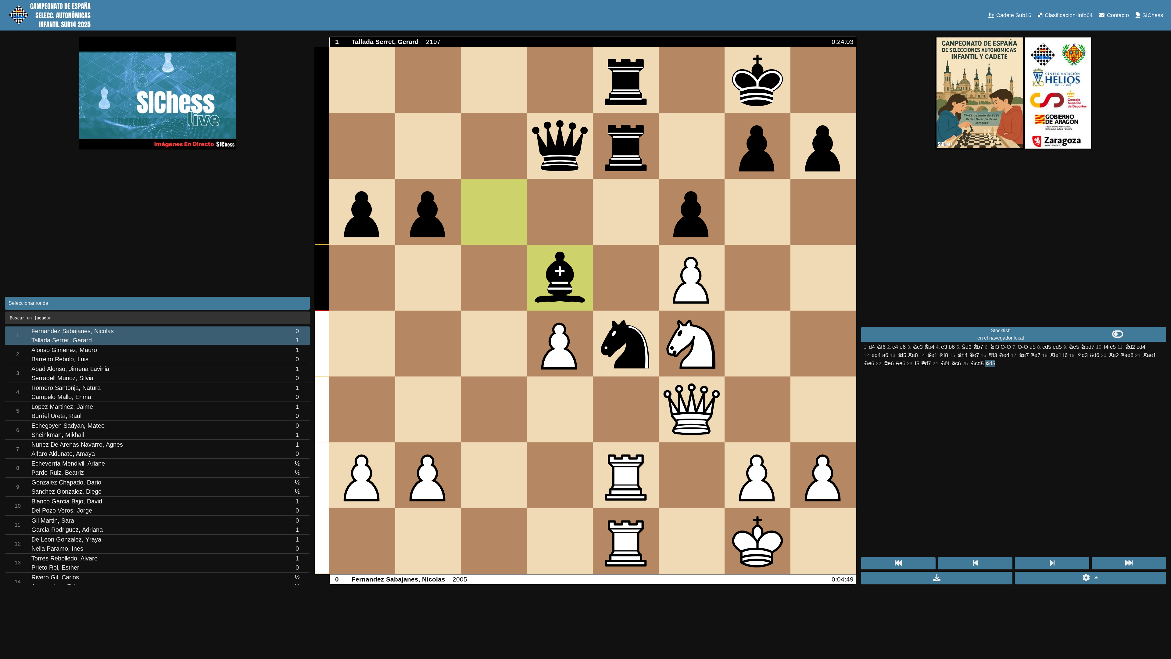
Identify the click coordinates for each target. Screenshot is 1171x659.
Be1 (932, 355)
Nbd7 (1087, 347)
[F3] (692, 409)
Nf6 (881, 347)
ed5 (1057, 347)
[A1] (362, 541)
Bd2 (1130, 347)
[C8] (494, 80)
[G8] (757, 80)
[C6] (494, 212)
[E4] (626, 343)
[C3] (494, 409)
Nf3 (994, 347)
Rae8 (1126, 355)
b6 (952, 347)
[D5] (560, 278)
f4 (1106, 347)
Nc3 (917, 347)
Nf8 (943, 355)
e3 (944, 347)
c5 (1113, 347)
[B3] (428, 409)
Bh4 (963, 355)
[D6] (560, 212)
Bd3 (967, 347)
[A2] (362, 475)
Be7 (974, 355)
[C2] (494, 475)
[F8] (692, 80)
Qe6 (900, 363)
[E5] (626, 278)
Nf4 (945, 363)
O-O (1006, 347)
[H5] (823, 278)
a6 (885, 355)
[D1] (560, 541)
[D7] (560, 146)
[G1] (757, 541)
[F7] (692, 146)
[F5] (692, 278)
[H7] (823, 146)
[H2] (823, 475)
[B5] (428, 278)
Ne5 (1074, 347)
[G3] (757, 409)
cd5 (1046, 347)
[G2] (757, 475)
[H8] (823, 80)
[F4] (692, 343)
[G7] (757, 146)
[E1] (626, 541)
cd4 (1141, 347)
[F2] (692, 475)
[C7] (494, 146)
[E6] (626, 212)
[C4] (494, 343)
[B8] (428, 80)
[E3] (626, 409)
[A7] (362, 146)
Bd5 (990, 363)
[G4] (757, 343)
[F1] (692, 541)
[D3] (560, 409)
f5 (917, 363)
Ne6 (869, 363)
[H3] (823, 409)
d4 (872, 347)
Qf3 (993, 355)
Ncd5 (977, 363)
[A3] (362, 409)
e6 (903, 347)
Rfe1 (1056, 355)
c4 (895, 347)
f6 (1065, 355)
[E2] (626, 475)
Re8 (913, 355)
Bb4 (929, 347)
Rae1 (1149, 355)
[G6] (757, 212)
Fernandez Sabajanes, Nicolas (398, 579)
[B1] (428, 541)
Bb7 (978, 347)
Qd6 (1094, 355)
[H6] (823, 212)
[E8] (626, 80)
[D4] (560, 343)
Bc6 (956, 363)
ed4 (876, 355)
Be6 (889, 363)
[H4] (823, 343)
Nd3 (1082, 355)
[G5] (757, 278)
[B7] (428, 146)
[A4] (362, 343)
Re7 (1035, 355)
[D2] (560, 475)
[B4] (428, 343)
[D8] (560, 80)
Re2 (1114, 355)
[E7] (626, 146)
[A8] (362, 80)
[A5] (362, 278)
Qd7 (926, 363)
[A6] (362, 212)
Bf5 (902, 355)
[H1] (823, 541)
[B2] (428, 475)
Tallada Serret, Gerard (385, 41)
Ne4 (1004, 355)
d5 (1033, 347)
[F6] (692, 212)
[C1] (494, 541)
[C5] (494, 278)
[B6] (428, 212)
